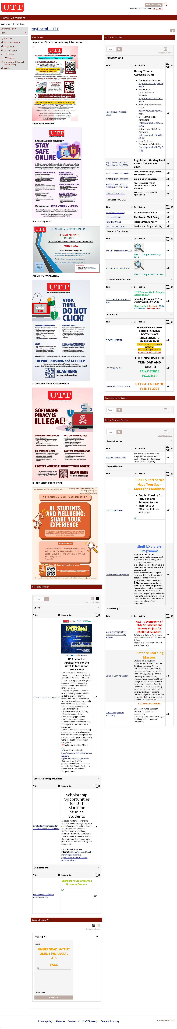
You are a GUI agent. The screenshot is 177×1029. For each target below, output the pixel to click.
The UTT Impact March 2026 (118, 268)
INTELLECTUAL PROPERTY (117, 226)
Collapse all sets (92, 602)
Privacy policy (45, 1021)
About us (60, 1021)
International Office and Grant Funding (14, 63)
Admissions (18, 18)
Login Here (157, 8)
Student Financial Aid (40, 920)
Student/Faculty (153, 4)
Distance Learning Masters (117, 676)
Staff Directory (90, 1021)
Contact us (73, 1021)
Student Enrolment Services (116, 420)
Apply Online (9, 46)
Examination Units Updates (116, 398)
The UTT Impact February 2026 (119, 251)
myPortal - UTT (8, 28)
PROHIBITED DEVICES (115, 193)
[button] (46, 599)
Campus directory (110, 1021)
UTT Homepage (10, 50)
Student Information (113, 37)
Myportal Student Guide (116, 457)
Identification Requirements (117, 173)
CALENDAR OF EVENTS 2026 (118, 386)
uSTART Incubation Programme (46, 697)
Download (56, 997)
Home (5, 18)
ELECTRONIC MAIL (114, 217)
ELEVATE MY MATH (114, 340)
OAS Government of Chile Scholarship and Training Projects (116, 635)
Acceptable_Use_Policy (115, 212)
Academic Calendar (12, 42)
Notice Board (37, 37)
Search (7, 68)
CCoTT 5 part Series (114, 510)
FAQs (38, 943)
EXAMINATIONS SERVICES (117, 179)
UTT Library (9, 54)
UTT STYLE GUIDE (113, 368)
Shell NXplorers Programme (117, 574)
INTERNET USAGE (113, 222)
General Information (40, 587)
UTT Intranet (9, 58)
